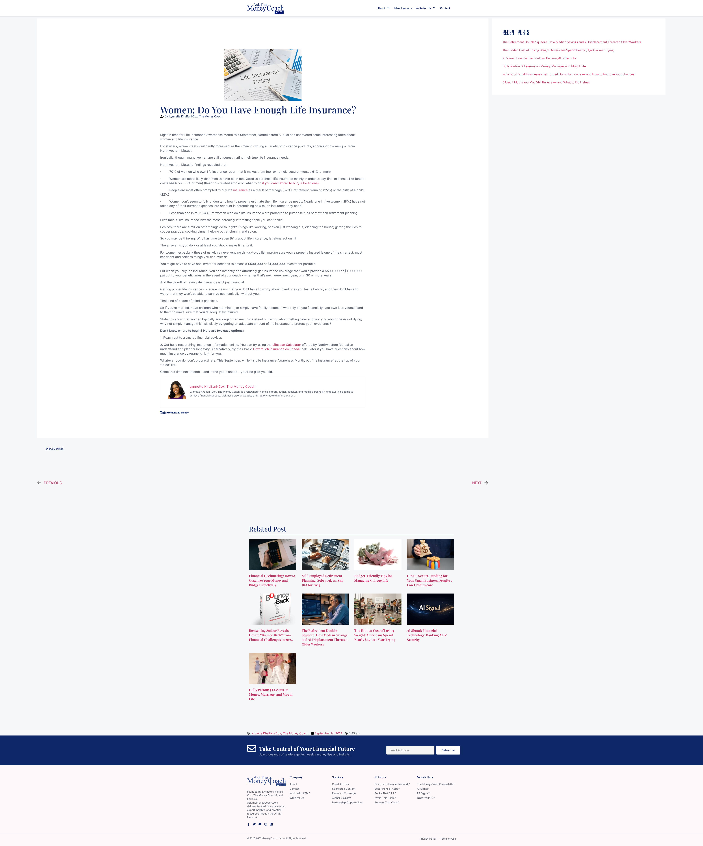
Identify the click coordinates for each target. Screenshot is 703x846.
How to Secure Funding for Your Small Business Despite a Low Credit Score (429, 580)
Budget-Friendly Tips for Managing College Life (373, 578)
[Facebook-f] (248, 824)
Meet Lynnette (403, 8)
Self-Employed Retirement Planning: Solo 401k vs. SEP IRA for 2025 (323, 580)
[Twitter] (254, 824)
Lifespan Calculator (286, 345)
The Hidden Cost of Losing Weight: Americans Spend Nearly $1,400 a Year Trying (558, 50)
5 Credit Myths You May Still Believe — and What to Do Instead (546, 82)
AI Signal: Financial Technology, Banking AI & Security (539, 58)
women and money (178, 412)
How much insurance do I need (276, 349)
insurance (240, 190)
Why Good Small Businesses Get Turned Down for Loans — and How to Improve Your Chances (568, 74)
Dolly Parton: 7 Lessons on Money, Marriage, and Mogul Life (544, 66)
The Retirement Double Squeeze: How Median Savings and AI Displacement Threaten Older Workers (572, 42)
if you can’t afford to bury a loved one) (290, 183)
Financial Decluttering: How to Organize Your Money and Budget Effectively (272, 580)
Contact (445, 8)
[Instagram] (265, 824)
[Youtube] (259, 824)
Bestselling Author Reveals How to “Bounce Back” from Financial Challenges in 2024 (271, 635)
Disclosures (55, 448)
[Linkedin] (271, 824)
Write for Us (423, 8)
